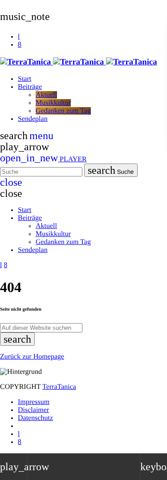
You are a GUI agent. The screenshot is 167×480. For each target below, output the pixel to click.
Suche (111, 170)
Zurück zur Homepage (32, 356)
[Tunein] (19, 36)
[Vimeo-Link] (78, 62)
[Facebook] (19, 44)
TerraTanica (59, 387)
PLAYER (43, 159)
